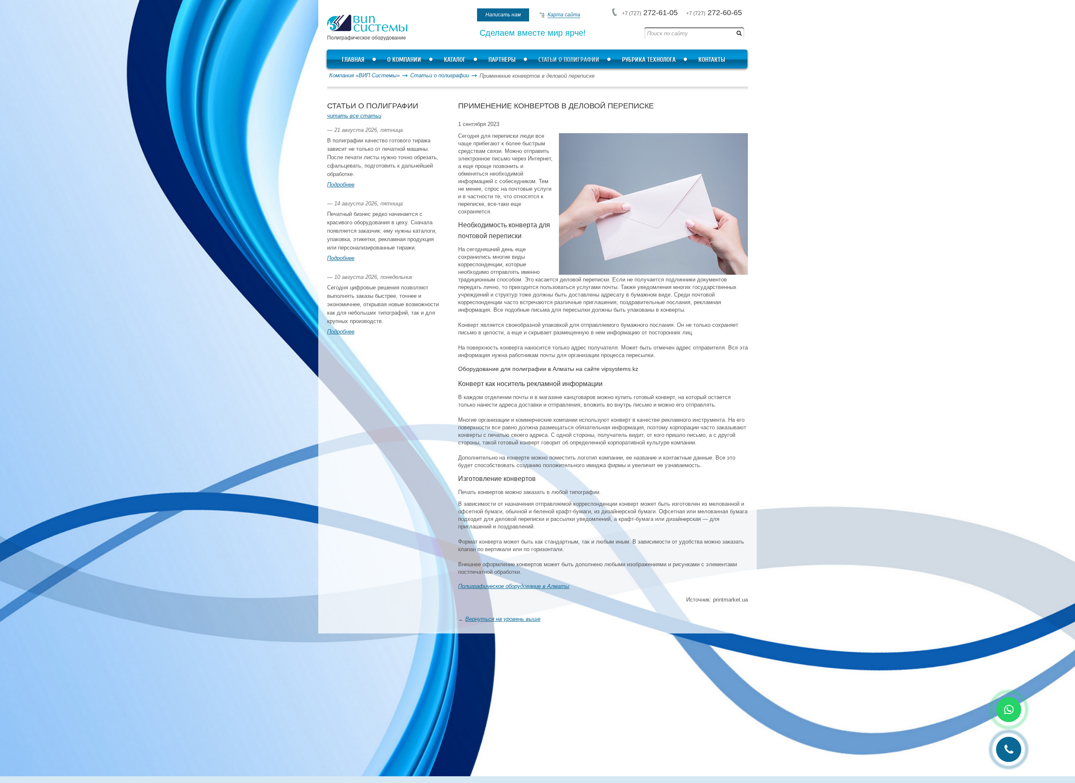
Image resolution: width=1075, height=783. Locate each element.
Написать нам (503, 15)
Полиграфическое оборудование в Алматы (513, 586)
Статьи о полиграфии (568, 59)
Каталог (455, 59)
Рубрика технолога (649, 59)
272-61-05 (650, 12)
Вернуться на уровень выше (502, 619)
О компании (404, 59)
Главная (353, 59)
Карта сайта (564, 15)
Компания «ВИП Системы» (364, 75)
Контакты (711, 59)
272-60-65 (714, 12)
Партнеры (502, 59)
